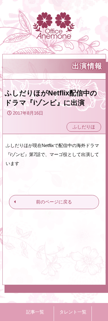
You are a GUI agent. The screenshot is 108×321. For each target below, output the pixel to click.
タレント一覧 (72, 311)
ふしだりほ (84, 126)
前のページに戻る (54, 201)
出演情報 (87, 66)
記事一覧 (35, 311)
